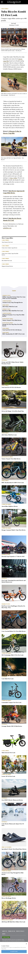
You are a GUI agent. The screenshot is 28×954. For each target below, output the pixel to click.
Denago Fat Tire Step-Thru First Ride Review (12, 325)
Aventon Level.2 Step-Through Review (12, 302)
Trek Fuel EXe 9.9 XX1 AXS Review (12, 330)
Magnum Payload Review (7, 266)
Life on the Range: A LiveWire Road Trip (13, 411)
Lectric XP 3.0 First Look (8, 776)
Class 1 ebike (13, 178)
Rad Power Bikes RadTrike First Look (12, 310)
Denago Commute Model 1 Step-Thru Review (14, 530)
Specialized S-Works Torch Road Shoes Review (14, 849)
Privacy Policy (20, 931)
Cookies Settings (6, 937)
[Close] (26, 943)
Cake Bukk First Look (7, 678)
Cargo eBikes (4, 8)
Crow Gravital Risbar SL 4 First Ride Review (14, 631)
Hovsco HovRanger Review (9, 898)
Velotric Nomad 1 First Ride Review (11, 320)
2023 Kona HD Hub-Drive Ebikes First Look (13, 922)
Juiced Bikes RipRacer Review (10, 506)
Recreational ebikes (7, 318)
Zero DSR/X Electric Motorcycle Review (12, 800)
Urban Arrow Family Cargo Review (9, 247)
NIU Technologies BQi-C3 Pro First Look (12, 655)
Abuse (3, 933)
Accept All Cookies (14, 951)
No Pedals (4, 360)
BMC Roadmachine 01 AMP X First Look (13, 334)
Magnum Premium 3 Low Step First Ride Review (13, 315)
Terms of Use (11, 931)
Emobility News (6, 295)
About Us (4, 931)
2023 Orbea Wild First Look (9, 306)
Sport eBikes (5, 305)
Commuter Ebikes (6, 300)
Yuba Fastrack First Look (7, 242)
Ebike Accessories (6, 847)
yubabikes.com (7, 228)
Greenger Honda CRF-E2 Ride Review (12, 726)
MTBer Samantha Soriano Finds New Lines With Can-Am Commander (13, 297)
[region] (14, 948)
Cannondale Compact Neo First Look (11, 702)
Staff (14, 23)
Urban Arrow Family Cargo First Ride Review (10, 254)
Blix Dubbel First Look (7, 260)
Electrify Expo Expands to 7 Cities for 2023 (13, 556)
